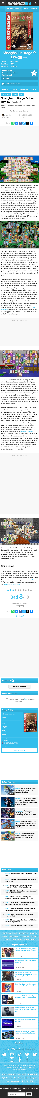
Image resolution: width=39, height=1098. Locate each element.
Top (4, 933)
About (9, 933)
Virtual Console (6, 94)
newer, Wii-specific (26, 431)
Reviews (14, 90)
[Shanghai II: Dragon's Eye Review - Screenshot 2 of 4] (19, 234)
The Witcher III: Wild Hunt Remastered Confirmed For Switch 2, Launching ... (20, 903)
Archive (7, 939)
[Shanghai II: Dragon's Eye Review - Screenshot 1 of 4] (19, 169)
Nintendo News (19, 1078)
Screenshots (24, 90)
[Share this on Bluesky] (16, 123)
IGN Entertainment (29, 1066)
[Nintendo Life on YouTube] (12, 1054)
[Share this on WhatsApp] (13, 123)
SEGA (3, 723)
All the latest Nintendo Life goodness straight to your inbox (19, 1089)
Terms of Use (24, 936)
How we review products (19, 603)
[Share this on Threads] (27, 123)
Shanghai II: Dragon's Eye (19, 55)
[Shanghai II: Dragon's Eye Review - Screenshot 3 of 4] (19, 363)
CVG (26, 1081)
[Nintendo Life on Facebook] (27, 1059)
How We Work (23, 933)
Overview (5, 90)
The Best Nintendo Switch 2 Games (19, 926)
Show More (19, 1043)
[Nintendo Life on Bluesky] (34, 1054)
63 (12, 805)
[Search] (36, 3)
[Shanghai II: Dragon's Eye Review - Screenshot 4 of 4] (19, 531)
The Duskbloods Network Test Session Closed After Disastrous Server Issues (20, 909)
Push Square (12, 1074)
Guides (33, 90)
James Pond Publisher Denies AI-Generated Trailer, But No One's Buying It (18, 886)
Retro (21, 94)
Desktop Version (29, 939)
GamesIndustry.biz (17, 1081)
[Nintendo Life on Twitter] (27, 1054)
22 (12, 794)
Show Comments (20, 687)
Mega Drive (14, 61)
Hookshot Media (13, 1066)
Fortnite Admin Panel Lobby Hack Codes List (21, 874)
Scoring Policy (19, 606)
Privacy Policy (13, 936)
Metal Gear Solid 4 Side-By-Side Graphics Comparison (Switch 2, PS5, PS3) (19, 897)
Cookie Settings (17, 939)
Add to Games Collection (13, 84)
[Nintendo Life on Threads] (19, 1059)
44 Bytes (13, 1068)
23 (12, 816)
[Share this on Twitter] (24, 123)
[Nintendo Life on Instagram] (12, 1059)
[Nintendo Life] (20, 3)
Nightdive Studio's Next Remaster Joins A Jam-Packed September (21, 892)
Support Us (33, 933)
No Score (6, 79)
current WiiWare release (12, 584)
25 (12, 828)
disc (33, 580)
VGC (7, 1081)
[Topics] (3, 3)
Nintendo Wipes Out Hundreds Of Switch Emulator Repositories (21, 921)
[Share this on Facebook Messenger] (31, 123)
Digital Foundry (7, 1078)
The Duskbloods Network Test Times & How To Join (20, 880)
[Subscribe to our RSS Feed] (4, 1054)
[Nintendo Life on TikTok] (19, 1054)
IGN (27, 1078)
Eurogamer (33, 1078)
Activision (4, 727)
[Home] (2, 8)
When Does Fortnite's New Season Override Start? (19, 915)
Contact (4, 936)
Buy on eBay (18, 750)
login (26, 699)
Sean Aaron (5, 118)
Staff (15, 933)
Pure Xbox (21, 1074)
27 (23, 616)
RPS (31, 1081)
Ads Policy (34, 936)
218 (12, 839)
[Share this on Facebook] (20, 123)
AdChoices (22, 1068)
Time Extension (32, 1074)
